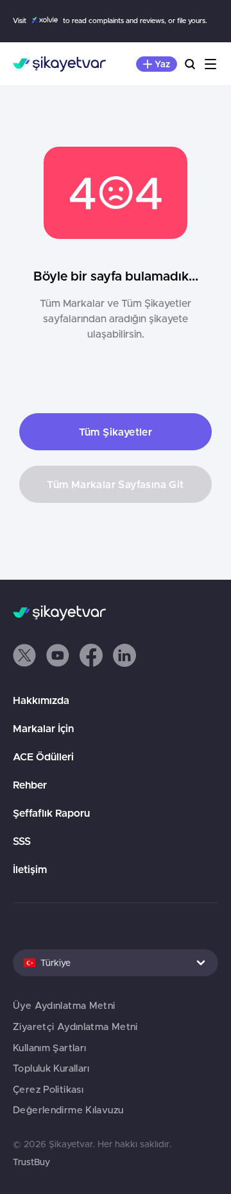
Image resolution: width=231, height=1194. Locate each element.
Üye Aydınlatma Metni (64, 1005)
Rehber (30, 784)
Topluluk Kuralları (51, 1068)
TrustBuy (31, 1162)
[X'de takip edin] (24, 655)
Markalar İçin (43, 728)
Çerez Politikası (48, 1089)
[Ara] (190, 64)
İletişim (30, 869)
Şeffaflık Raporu (51, 813)
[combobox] (115, 962)
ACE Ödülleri (43, 756)
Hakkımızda (41, 700)
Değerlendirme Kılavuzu (68, 1109)
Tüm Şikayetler (116, 432)
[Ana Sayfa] (59, 64)
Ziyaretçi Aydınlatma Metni (75, 1026)
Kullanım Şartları (49, 1047)
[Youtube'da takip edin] (57, 655)
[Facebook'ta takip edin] (91, 655)
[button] (24, 655)
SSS (22, 841)
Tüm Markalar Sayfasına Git (115, 484)
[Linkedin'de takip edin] (124, 655)
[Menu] (210, 64)
